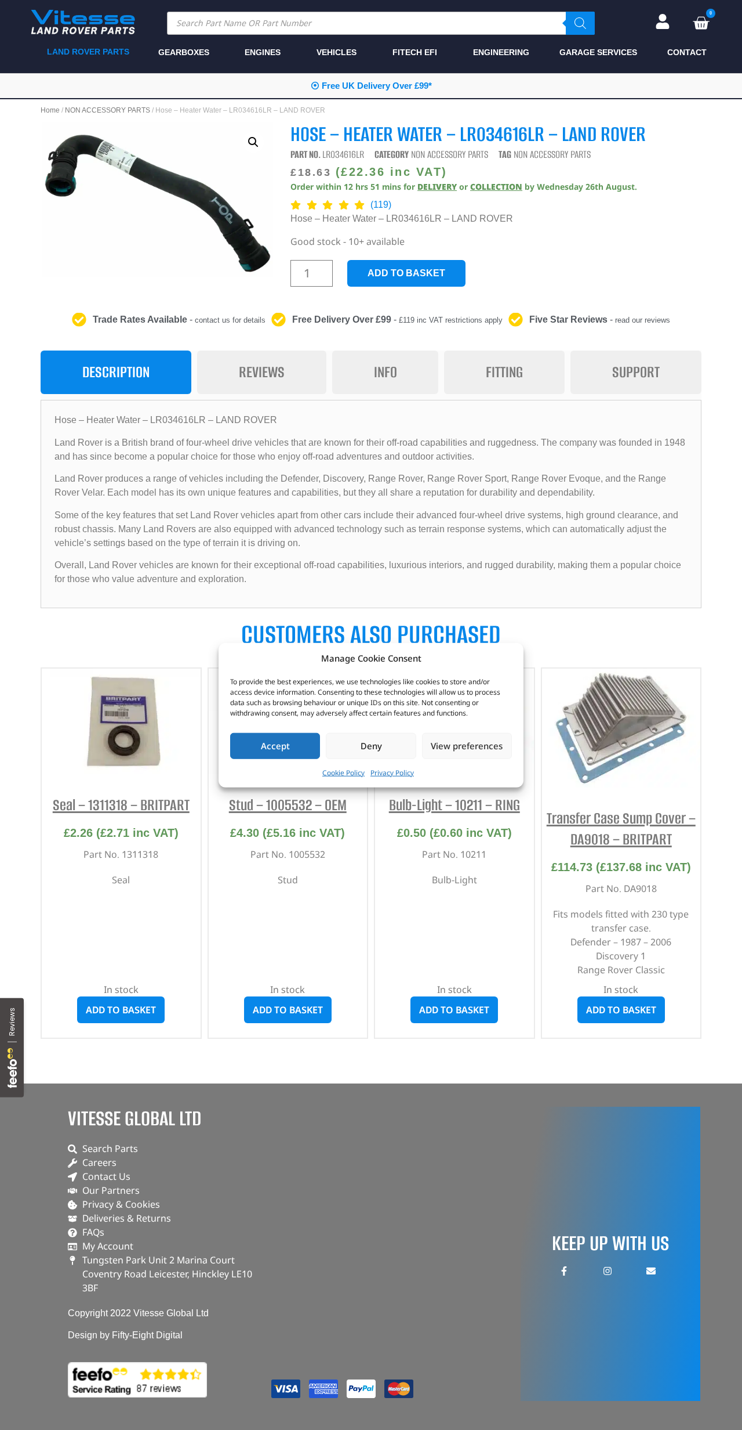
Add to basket (406, 273)
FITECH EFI (414, 52)
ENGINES (263, 52)
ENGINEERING (501, 52)
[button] (253, 142)
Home (50, 110)
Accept (275, 746)
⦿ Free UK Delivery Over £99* (371, 86)
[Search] (580, 23)
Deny (371, 746)
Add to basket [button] (121, 1009)
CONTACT (687, 52)
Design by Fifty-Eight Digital (125, 1335)
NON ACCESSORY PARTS (107, 110)
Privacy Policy (392, 772)
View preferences (467, 746)
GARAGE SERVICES (598, 52)
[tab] (116, 372)
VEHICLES (337, 52)
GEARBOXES (183, 52)
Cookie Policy (343, 772)
